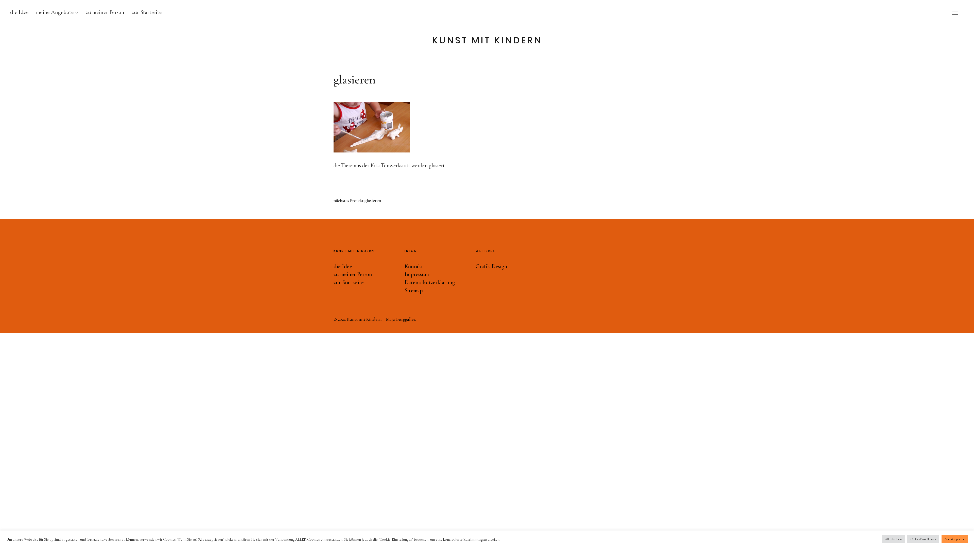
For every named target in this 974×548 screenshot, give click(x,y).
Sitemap (414, 290)
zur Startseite (147, 12)
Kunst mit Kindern (487, 40)
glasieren (357, 200)
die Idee (19, 12)
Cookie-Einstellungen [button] (923, 539)
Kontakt (414, 266)
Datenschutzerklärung (430, 282)
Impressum (417, 274)
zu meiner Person (105, 12)
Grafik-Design (491, 266)
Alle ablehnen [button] (893, 539)
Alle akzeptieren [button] (955, 539)
